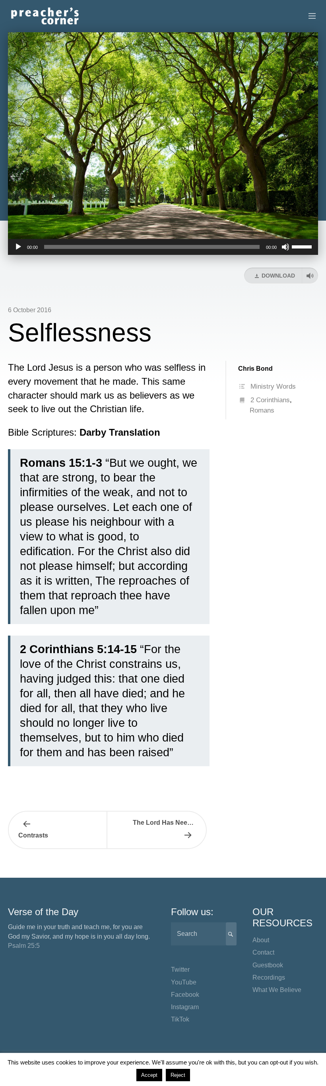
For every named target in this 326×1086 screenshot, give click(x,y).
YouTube (183, 982)
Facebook (185, 994)
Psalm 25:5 (24, 945)
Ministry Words (273, 386)
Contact (263, 952)
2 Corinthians (270, 400)
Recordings (268, 977)
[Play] (18, 247)
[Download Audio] (310, 276)
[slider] (303, 246)
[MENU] (308, 16)
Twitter (180, 969)
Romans (262, 410)
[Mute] (285, 247)
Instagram (185, 1007)
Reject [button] (178, 1075)
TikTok (180, 1019)
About (260, 940)
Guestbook (267, 965)
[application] (163, 247)
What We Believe (276, 989)
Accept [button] (149, 1075)
